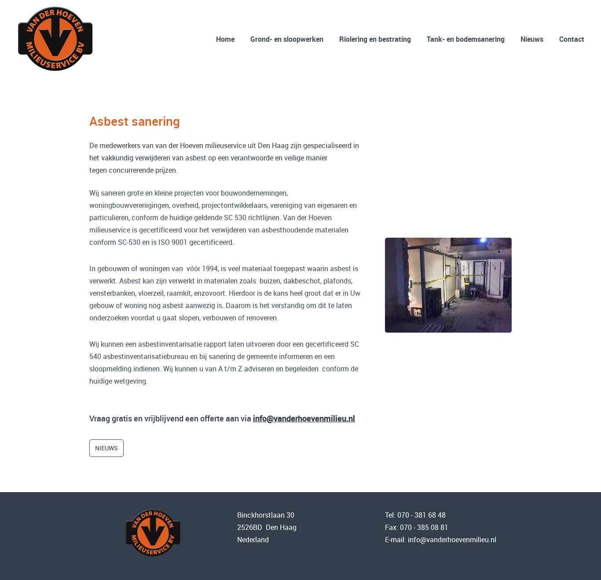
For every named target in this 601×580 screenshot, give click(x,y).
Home (225, 39)
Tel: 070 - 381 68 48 (415, 515)
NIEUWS (106, 448)
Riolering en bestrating (375, 39)
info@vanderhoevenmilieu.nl (304, 418)
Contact (571, 39)
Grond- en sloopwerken (286, 39)
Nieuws (531, 39)
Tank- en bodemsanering (466, 39)
